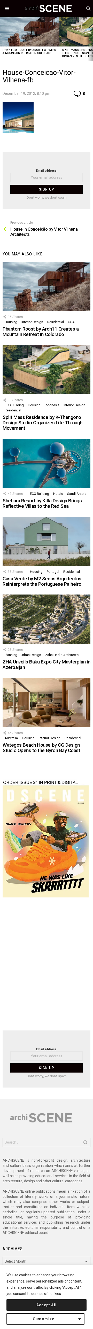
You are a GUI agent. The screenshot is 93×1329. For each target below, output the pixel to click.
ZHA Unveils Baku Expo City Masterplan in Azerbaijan (46, 664)
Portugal (53, 572)
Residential (55, 322)
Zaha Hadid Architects (62, 655)
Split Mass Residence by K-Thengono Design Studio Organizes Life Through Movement (42, 422)
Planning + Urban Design (23, 655)
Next (90, 39)
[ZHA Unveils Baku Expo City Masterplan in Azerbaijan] (46, 619)
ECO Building (14, 405)
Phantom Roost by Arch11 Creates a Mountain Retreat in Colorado (29, 51)
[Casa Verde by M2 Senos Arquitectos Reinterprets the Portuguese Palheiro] (46, 541)
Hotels (58, 494)
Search (85, 1143)
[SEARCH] (88, 8)
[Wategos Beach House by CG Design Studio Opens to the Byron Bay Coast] (46, 702)
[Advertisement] (46, 967)
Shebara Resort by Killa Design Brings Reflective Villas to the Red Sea (42, 503)
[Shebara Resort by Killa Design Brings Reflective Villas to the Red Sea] (46, 463)
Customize (44, 1319)
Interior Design (32, 322)
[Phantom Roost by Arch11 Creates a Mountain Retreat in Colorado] (29, 31)
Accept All (46, 1305)
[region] (46, 1297)
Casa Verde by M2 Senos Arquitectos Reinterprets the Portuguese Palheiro (42, 581)
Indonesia (52, 405)
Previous (2, 39)
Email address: (46, 171)
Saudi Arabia (76, 494)
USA (71, 322)
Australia (11, 738)
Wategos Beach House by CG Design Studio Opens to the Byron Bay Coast (41, 747)
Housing (11, 322)
